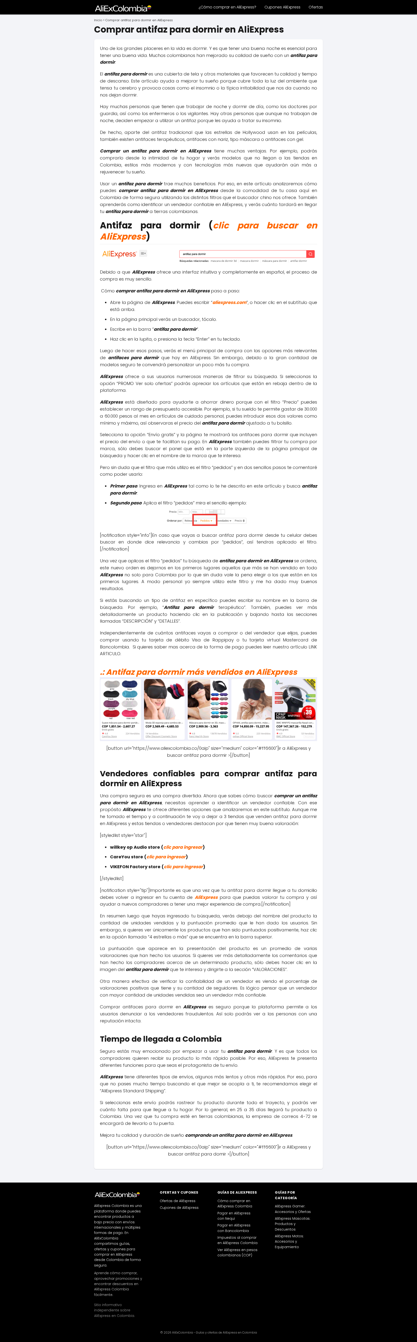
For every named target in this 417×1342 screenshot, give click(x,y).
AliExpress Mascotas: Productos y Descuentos (292, 1224)
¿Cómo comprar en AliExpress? (227, 7)
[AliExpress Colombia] (118, 1194)
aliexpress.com (229, 302)
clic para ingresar (182, 847)
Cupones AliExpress (282, 7)
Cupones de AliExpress (179, 1207)
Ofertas (316, 7)
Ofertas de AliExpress (177, 1200)
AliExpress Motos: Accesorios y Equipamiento (289, 1241)
